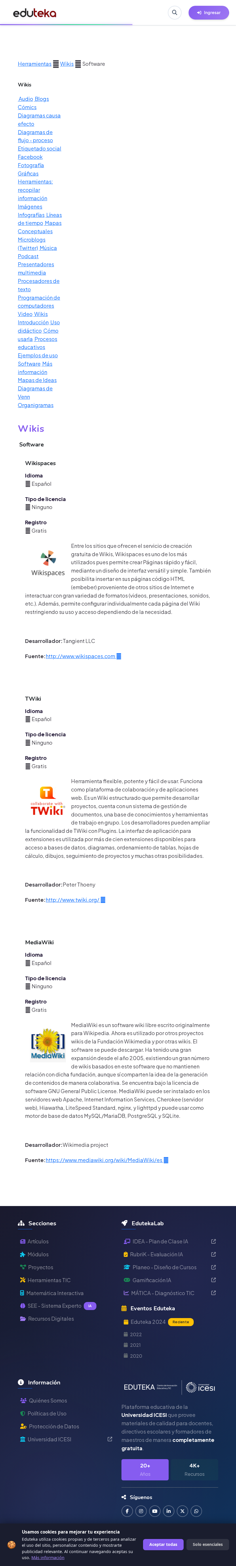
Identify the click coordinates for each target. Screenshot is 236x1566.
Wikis (67, 63)
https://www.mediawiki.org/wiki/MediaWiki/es (104, 1160)
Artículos (38, 1241)
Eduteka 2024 (160, 1321)
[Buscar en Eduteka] (175, 13)
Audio (25, 98)
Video (25, 314)
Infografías (31, 214)
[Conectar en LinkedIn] (168, 1511)
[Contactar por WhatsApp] (196, 1511)
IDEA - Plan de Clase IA (160, 1241)
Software (29, 363)
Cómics (27, 107)
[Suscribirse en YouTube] (155, 1511)
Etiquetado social (39, 148)
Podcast (28, 256)
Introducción (33, 322)
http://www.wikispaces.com (81, 656)
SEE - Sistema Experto (60, 1305)
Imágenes (30, 206)
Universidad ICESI (49, 1439)
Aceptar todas (163, 1544)
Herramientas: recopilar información (35, 189)
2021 (135, 1345)
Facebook (30, 156)
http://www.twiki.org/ (73, 899)
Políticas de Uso (47, 1413)
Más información (47, 1557)
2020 (136, 1356)
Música (48, 247)
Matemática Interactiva (55, 1293)
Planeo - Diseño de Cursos (165, 1267)
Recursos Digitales (51, 1318)
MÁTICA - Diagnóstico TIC (163, 1293)
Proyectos (40, 1267)
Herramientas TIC (49, 1280)
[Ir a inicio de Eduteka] (35, 12)
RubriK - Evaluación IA (156, 1254)
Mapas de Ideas (37, 380)
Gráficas (28, 173)
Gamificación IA (152, 1280)
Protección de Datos (54, 1426)
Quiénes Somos (48, 1400)
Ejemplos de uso (38, 355)
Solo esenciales (208, 1544)
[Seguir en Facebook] (127, 1511)
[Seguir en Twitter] (182, 1511)
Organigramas (36, 405)
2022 (136, 1334)
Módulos (38, 1254)
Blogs (41, 98)
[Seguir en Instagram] (141, 1511)
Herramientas (35, 63)
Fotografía (31, 165)
